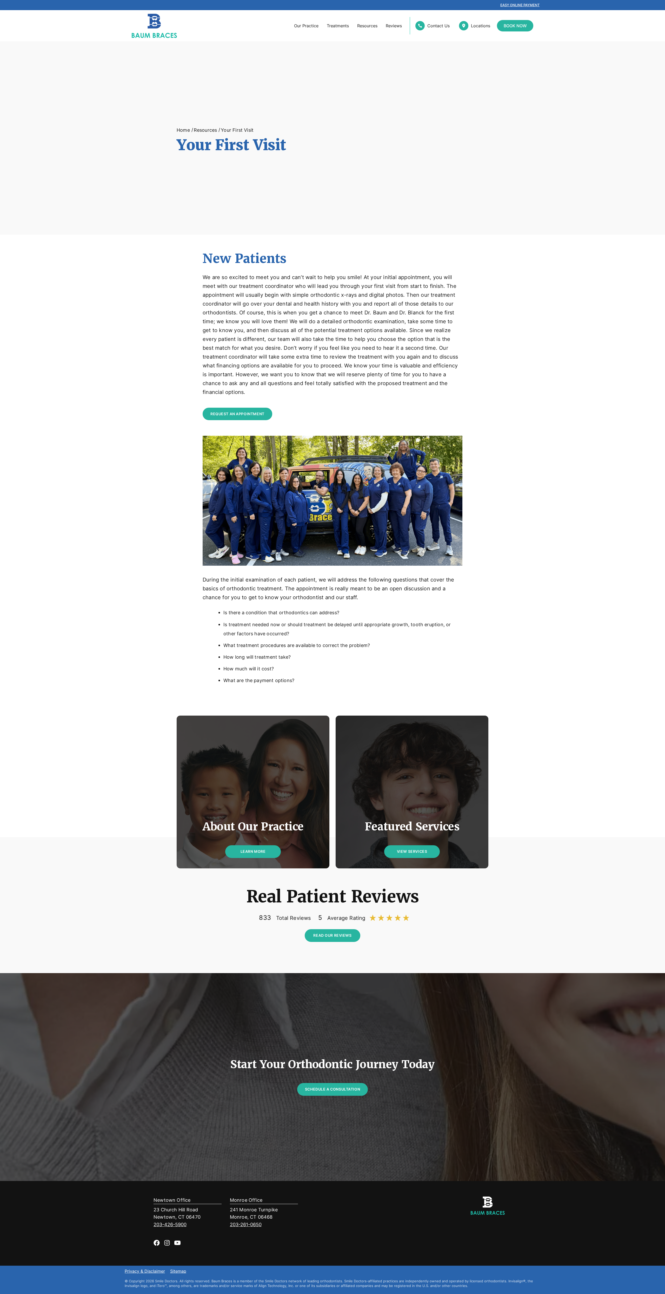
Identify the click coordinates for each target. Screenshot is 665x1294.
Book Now (515, 26)
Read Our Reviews (332, 935)
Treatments (338, 26)
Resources (367, 26)
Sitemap (178, 1271)
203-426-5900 (170, 1224)
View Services (412, 851)
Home (183, 130)
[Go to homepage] (152, 25)
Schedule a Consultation (332, 1089)
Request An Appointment (237, 414)
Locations (480, 26)
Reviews (394, 26)
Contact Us (438, 26)
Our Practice (306, 26)
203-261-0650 (246, 1224)
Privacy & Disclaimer (145, 1271)
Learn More (253, 851)
